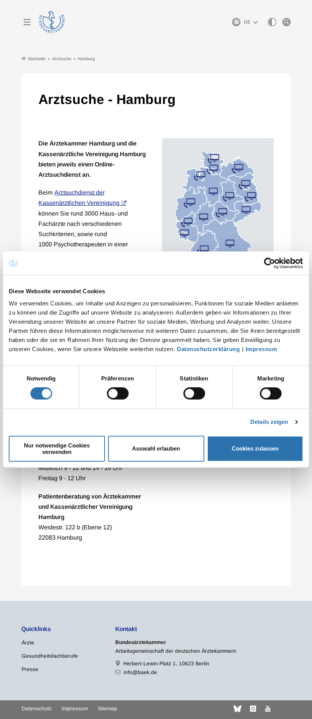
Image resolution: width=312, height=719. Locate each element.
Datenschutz (37, 708)
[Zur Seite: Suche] (286, 22)
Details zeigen (269, 422)
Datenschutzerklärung (208, 349)
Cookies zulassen (255, 448)
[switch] (118, 393)
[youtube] (268, 709)
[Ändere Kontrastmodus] (272, 22)
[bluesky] (237, 709)
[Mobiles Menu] (27, 22)
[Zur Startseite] (51, 22)
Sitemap (107, 708)
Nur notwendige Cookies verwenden (57, 448)
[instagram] (253, 709)
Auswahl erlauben (156, 448)
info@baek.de (140, 672)
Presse (30, 669)
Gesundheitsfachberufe (50, 656)
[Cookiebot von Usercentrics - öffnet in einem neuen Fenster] (270, 263)
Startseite (36, 58)
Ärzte (28, 643)
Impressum (261, 349)
